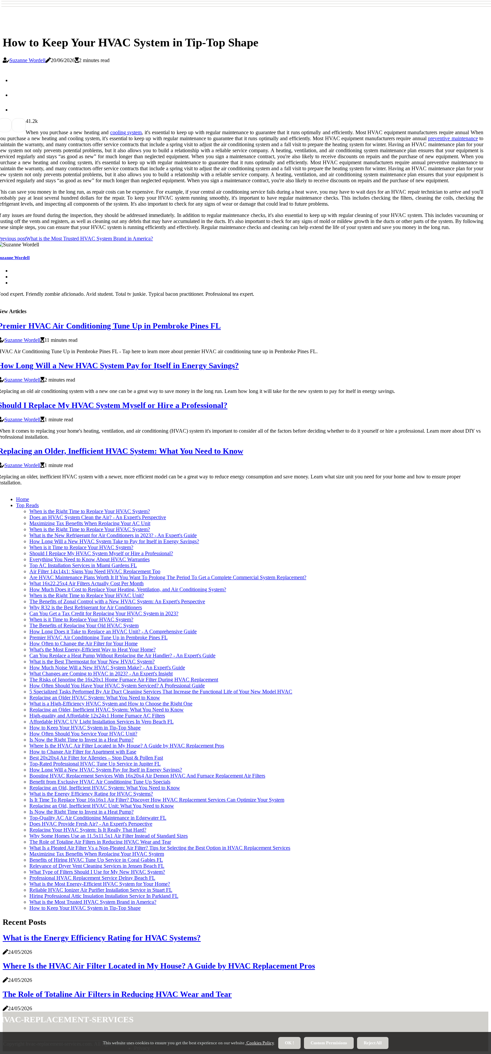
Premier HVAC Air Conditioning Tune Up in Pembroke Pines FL (98, 637)
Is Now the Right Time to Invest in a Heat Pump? (81, 740)
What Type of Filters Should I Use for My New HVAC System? (97, 872)
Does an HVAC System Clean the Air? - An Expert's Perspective (97, 517)
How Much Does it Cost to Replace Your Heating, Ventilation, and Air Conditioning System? (127, 589)
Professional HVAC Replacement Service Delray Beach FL (92, 878)
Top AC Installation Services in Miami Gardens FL (83, 565)
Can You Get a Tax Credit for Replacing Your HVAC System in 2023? (103, 613)
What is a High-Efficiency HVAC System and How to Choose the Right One (110, 703)
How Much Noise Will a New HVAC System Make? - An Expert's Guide (107, 667)
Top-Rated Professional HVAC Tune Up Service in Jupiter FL (95, 764)
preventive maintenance (453, 138)
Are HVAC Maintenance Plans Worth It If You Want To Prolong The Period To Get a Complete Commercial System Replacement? (167, 577)
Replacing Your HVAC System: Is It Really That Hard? (87, 830)
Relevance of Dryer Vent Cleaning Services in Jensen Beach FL (96, 866)
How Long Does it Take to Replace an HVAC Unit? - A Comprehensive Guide (113, 631)
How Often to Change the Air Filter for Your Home (83, 643)
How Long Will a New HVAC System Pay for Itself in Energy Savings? (105, 770)
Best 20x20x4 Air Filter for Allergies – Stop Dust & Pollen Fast (96, 758)
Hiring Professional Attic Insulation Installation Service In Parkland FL (103, 896)
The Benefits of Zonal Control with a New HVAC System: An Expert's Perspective (117, 601)
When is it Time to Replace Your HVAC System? (81, 547)
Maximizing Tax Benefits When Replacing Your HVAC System (96, 854)
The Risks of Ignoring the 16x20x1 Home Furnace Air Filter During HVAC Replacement (123, 679)
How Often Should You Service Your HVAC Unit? (83, 733)
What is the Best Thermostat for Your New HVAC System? (92, 661)
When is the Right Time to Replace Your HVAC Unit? (86, 595)
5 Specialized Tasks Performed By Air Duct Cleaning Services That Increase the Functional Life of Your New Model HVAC (160, 691)
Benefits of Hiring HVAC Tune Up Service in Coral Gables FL (96, 860)
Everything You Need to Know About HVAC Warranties (89, 559)
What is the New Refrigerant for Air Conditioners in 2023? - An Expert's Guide (113, 535)
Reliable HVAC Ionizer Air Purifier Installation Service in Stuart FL (100, 890)
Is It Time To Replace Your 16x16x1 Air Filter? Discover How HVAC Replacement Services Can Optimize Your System (156, 800)
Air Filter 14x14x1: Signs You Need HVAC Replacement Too (94, 571)
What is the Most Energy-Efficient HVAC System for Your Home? (99, 884)
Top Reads (27, 505)
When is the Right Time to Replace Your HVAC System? (89, 511)
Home (22, 499)
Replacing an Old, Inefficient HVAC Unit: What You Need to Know (101, 806)
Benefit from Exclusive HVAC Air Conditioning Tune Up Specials (99, 782)
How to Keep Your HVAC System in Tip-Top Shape (85, 727)
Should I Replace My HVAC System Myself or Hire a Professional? (101, 553)
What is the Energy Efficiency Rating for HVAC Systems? (91, 794)
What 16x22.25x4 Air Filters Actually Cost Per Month (86, 583)
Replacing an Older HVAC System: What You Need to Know (94, 697)
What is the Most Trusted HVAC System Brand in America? (92, 902)
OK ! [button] (289, 1042)
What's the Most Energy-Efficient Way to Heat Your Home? (92, 649)
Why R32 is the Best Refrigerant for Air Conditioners (85, 607)
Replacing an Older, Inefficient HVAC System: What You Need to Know (106, 709)
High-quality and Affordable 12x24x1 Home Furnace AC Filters (97, 715)
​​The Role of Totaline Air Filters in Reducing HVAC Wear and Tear (100, 842)
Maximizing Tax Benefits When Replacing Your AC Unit (89, 523)
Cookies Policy (260, 1042)
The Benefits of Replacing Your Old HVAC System (84, 625)
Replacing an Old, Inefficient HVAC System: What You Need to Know (104, 788)
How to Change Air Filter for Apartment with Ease (82, 752)
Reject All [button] (373, 1042)
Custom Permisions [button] (329, 1042)
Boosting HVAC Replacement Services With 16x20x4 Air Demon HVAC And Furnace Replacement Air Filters (147, 776)
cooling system (126, 132)
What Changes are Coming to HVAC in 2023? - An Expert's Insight (101, 673)
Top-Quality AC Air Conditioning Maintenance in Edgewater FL (97, 818)
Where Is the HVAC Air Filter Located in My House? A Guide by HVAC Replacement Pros (126, 746)
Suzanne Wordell (27, 60)
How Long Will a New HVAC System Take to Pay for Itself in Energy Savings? (114, 541)
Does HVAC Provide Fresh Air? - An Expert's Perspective (90, 824)
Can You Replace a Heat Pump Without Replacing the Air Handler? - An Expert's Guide (122, 655)
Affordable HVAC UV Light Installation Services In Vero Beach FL (101, 721)
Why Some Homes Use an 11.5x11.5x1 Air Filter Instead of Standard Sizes (108, 836)
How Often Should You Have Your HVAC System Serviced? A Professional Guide (117, 685)
